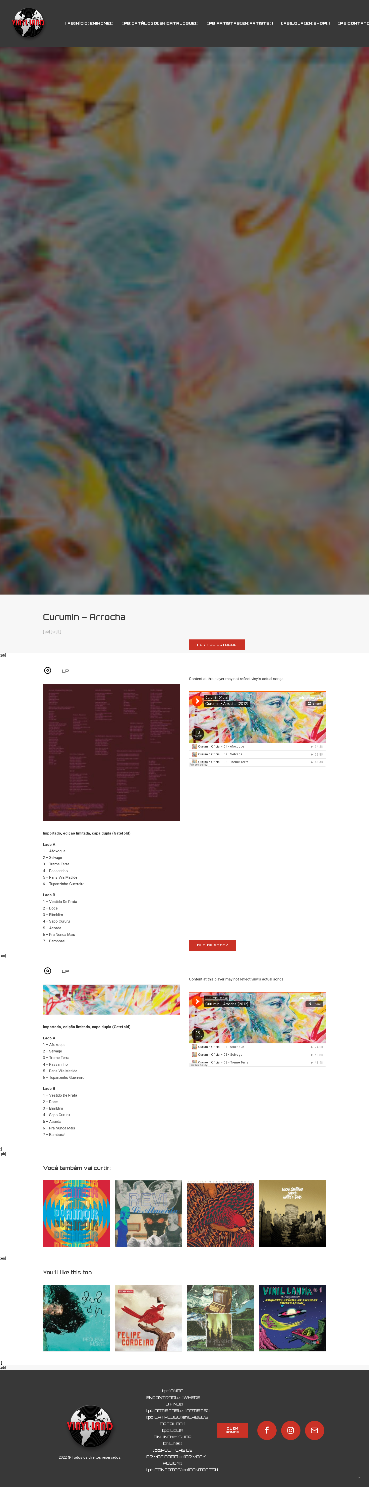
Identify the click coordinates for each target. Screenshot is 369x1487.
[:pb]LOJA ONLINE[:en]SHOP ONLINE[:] (173, 1437)
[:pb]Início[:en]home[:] (89, 23)
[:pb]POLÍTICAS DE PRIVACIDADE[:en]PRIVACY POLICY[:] (176, 1457)
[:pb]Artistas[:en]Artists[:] (240, 23)
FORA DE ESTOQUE (217, 645)
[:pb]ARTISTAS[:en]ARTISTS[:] (178, 1410)
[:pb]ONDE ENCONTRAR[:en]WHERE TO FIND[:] (173, 1397)
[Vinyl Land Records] (28, 23)
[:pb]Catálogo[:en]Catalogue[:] (160, 23)
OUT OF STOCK (212, 945)
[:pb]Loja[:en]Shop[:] (305, 23)
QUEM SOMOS (232, 1430)
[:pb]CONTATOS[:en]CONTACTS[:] (182, 1469)
